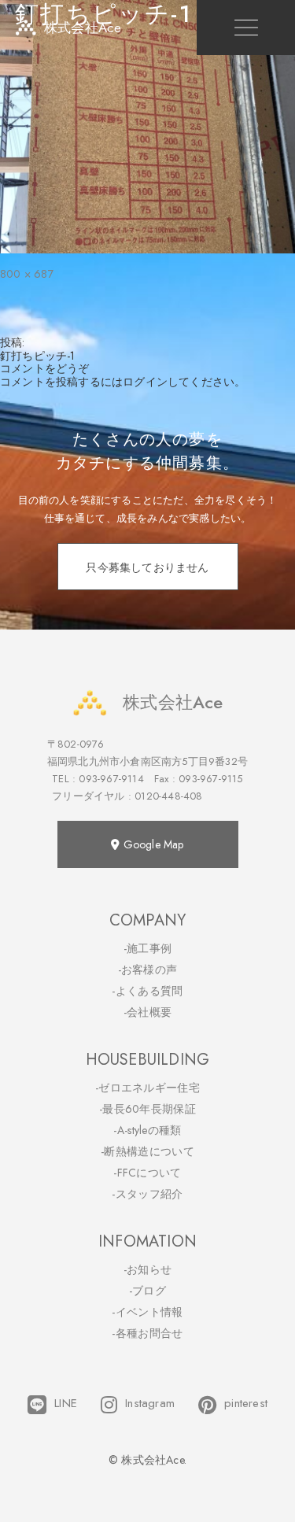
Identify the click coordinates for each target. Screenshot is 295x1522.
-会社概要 (148, 1012)
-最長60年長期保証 (147, 1109)
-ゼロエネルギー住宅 (147, 1087)
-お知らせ (148, 1269)
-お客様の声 (148, 969)
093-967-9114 (111, 778)
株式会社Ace (173, 702)
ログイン (145, 382)
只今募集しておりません (147, 567)
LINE (65, 1403)
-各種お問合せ (147, 1333)
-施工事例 (148, 948)
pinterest (245, 1403)
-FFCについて (147, 1172)
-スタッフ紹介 (147, 1194)
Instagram (150, 1403)
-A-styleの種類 (147, 1130)
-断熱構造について (147, 1151)
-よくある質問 (147, 991)
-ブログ (147, 1291)
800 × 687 (26, 274)
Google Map (152, 844)
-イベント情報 (147, 1312)
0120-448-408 (168, 796)
